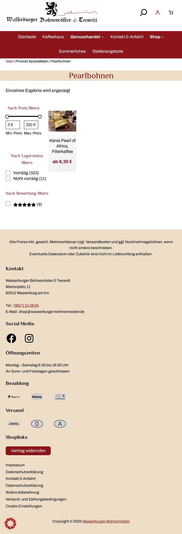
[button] (10, 523)
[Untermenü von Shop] (162, 36)
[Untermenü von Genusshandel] (102, 36)
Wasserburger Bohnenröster (106, 521)
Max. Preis (32, 133)
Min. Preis (14, 133)
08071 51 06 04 (26, 305)
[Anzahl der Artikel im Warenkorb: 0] (171, 12)
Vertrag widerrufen (28, 450)
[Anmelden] (157, 12)
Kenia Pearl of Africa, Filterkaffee (62, 146)
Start (9, 61)
